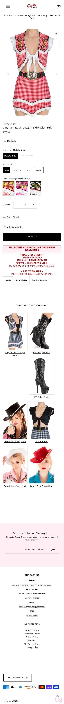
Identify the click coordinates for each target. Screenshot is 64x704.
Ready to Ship (27, 155)
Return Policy (21, 280)
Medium (17, 170)
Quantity (6, 204)
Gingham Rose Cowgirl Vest (15, 354)
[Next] (56, 73)
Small (6, 170)
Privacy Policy (32, 647)
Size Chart (13, 217)
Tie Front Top (41, 441)
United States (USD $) (17, 677)
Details (8, 280)
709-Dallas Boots (41, 397)
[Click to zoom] (56, 34)
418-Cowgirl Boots (41, 352)
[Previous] (7, 73)
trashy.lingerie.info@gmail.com (32, 607)
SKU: (4, 141)
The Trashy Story (32, 644)
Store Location (32, 630)
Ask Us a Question (39, 280)
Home (7, 15)
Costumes (18, 15)
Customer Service (32, 633)
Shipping (32, 640)
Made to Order (10, 156)
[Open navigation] (8, 6)
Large (28, 170)
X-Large (39, 170)
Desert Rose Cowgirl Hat (15, 441)
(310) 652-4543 (32, 615)
